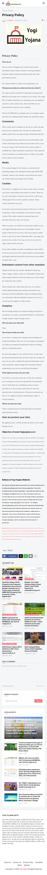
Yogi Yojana (23, 869)
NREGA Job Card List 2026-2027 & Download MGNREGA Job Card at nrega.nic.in (11, 621)
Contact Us (17, 862)
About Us (7, 862)
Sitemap (27, 865)
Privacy (10, 11)
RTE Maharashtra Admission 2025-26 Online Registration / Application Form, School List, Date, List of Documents (30, 773)
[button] (3, 3)
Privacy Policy (28, 862)
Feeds (19, 865)
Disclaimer (39, 862)
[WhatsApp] (26, 556)
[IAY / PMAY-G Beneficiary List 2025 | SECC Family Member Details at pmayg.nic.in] (10, 786)
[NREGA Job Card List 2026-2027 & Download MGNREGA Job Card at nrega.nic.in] (10, 761)
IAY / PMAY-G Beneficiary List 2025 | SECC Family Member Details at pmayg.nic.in (30, 785)
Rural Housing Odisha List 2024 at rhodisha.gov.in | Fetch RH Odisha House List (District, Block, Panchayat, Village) (30, 797)
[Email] (30, 556)
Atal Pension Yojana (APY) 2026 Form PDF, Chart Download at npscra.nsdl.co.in (12, 650)
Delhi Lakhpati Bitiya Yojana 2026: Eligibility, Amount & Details (33, 649)
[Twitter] (21, 556)
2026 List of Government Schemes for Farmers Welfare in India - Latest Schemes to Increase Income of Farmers (34, 622)
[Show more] (35, 556)
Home (4, 11)
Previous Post (8, 686)
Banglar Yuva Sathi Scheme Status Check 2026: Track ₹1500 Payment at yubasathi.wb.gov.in (33, 586)
